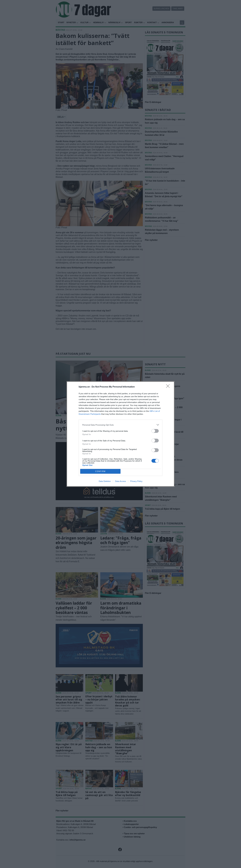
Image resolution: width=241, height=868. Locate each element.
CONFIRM (100, 471)
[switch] (155, 431)
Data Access (120, 481)
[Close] (168, 387)
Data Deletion (105, 481)
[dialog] (120, 434)
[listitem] (120, 424)
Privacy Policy (136, 481)
